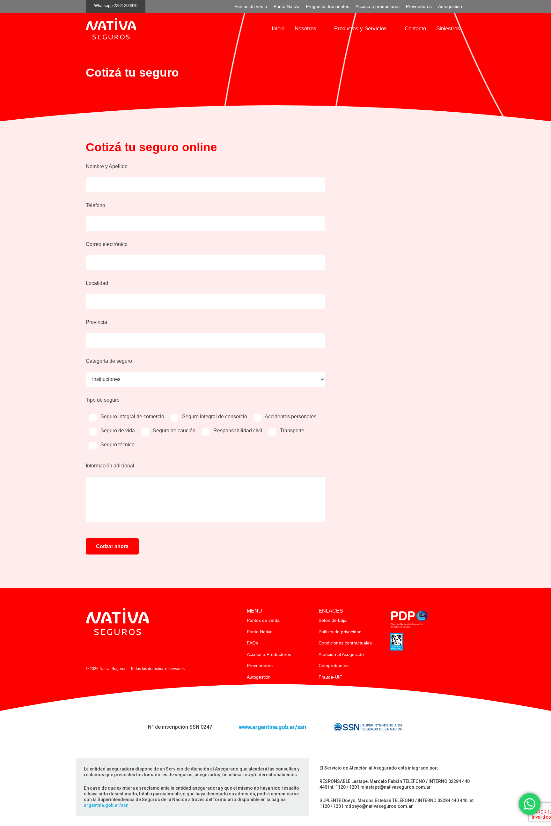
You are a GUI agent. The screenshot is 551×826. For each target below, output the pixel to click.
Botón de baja (333, 620)
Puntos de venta (263, 620)
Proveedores (260, 665)
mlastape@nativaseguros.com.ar (395, 787)
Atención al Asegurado (341, 654)
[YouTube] (116, 650)
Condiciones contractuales (345, 642)
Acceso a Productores (269, 654)
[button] (320, 29)
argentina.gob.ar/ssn (106, 805)
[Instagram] (103, 650)
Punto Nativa (260, 631)
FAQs (252, 642)
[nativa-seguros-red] (111, 29)
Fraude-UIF (330, 677)
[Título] (89, 650)
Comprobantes (334, 665)
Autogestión (259, 677)
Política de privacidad (340, 631)
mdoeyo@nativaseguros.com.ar (378, 806)
